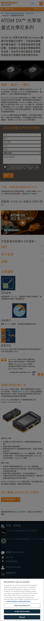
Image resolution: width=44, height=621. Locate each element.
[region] (22, 600)
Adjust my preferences (22, 605)
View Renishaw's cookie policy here (18, 601)
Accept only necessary (22, 611)
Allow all (22, 617)
